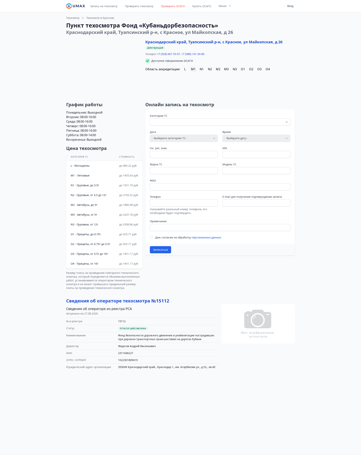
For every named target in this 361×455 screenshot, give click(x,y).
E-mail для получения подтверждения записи (252, 196)
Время (226, 132)
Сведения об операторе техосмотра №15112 (117, 301)
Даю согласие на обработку (188, 237)
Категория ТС (158, 116)
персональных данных (206, 237)
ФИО (153, 180)
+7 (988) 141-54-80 (192, 54)
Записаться (160, 249)
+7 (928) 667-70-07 (168, 54)
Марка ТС (156, 164)
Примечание (158, 221)
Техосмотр (73, 18)
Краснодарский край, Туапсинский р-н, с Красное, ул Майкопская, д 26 (213, 41)
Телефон (155, 196)
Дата (153, 132)
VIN (224, 148)
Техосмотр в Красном (100, 18)
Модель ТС (229, 164)
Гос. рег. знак (158, 148)
